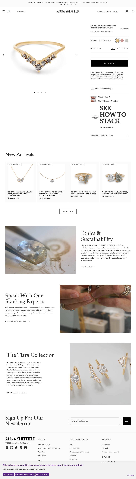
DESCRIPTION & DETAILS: (102, 136)
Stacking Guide (106, 127)
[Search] (9, 11)
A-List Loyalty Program (79, 452)
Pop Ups (41, 452)
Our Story (106, 445)
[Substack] (25, 447)
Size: (93, 48)
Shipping (73, 459)
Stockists (42, 455)
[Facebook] (6, 447)
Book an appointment (108, 12)
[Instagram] (11, 447)
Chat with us (103, 101)
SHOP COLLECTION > (17, 393)
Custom (21, 12)
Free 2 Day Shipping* (103, 88)
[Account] (127, 11)
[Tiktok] (16, 447)
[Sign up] (127, 421)
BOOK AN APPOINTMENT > (17, 321)
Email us (114, 101)
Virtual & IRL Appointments (49, 448)
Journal (105, 448)
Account (73, 455)
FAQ (71, 445)
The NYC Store (44, 445)
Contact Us (74, 448)
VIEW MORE (68, 212)
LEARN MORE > (88, 267)
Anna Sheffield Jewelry (21, 443)
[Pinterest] (21, 447)
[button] (3, 55)
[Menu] (3, 11)
